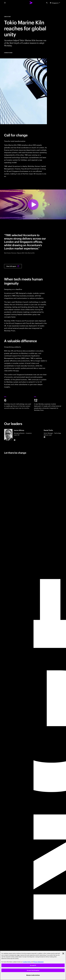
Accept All (33, 965)
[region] (33, 965)
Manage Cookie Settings (33, 975)
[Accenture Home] (31, 3)
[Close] (63, 953)
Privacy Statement (38, 961)
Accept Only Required (33, 970)
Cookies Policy (27, 961)
